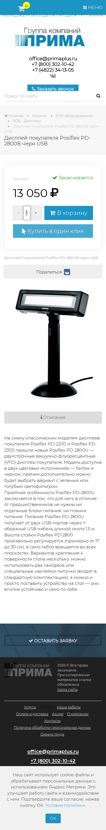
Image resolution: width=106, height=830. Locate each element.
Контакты (52, 721)
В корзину (71, 213)
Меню (95, 7)
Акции (57, 714)
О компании (77, 714)
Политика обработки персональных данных (52, 727)
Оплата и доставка (32, 714)
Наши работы (69, 707)
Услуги (30, 707)
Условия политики (65, 805)
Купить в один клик (55, 231)
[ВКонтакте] (67, 272)
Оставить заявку (55, 640)
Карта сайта (67, 689)
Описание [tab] (54, 417)
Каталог (46, 707)
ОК (53, 818)
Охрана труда (52, 734)
